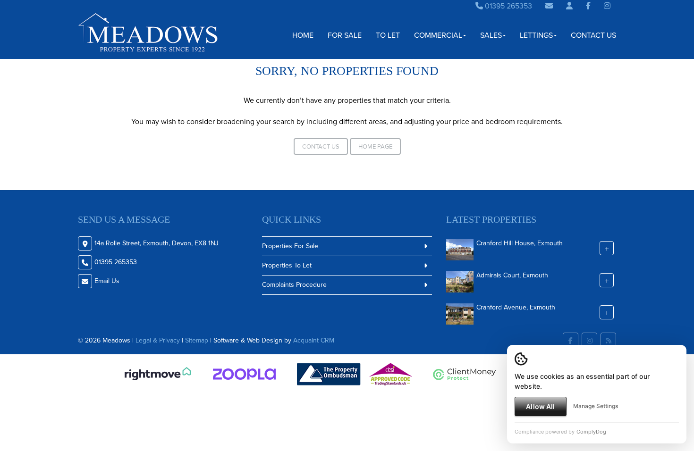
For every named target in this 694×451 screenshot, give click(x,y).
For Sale (345, 35)
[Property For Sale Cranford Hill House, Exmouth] (460, 249)
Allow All (540, 406)
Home (302, 35)
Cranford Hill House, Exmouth (519, 243)
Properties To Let (287, 265)
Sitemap (196, 340)
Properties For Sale (290, 246)
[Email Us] (549, 5)
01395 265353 (507, 5)
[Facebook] (588, 5)
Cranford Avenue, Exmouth (515, 307)
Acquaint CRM (313, 340)
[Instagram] (607, 5)
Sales (491, 35)
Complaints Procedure (294, 285)
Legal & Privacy (157, 340)
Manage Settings (595, 405)
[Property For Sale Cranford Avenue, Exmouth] (460, 313)
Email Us (106, 281)
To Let (388, 35)
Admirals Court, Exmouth (512, 275)
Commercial (438, 35)
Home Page (375, 146)
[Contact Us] (569, 5)
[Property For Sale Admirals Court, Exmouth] (460, 281)
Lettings (536, 35)
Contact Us (593, 35)
